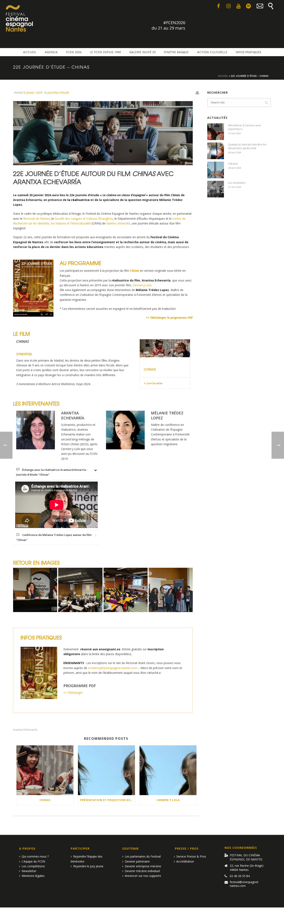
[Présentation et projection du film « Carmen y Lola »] (106, 770)
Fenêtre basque (176, 52)
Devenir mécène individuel (142, 871)
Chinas (150, 369)
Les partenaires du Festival (143, 856)
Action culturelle (212, 52)
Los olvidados (237, 183)
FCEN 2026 (74, 52)
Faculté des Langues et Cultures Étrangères (83, 219)
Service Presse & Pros (191, 856)
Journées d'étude (58, 92)
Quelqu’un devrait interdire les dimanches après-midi (247, 146)
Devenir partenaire (137, 861)
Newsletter (29, 871)
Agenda (51, 52)
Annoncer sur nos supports (143, 876)
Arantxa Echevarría (25, 729)
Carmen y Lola (168, 800)
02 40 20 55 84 (240, 876)
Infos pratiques (248, 52)
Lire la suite (154, 383)
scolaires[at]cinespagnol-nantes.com (112, 668)
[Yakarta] (215, 170)
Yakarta (233, 163)
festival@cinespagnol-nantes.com (244, 884)
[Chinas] (165, 348)
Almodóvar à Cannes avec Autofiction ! (244, 127)
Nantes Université (118, 223)
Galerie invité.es (142, 52)
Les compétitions (33, 866)
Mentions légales (33, 876)
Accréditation (185, 861)
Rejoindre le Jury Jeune (88, 866)
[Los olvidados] (215, 189)
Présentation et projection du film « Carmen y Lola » (107, 800)
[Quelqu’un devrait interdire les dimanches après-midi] (215, 151)
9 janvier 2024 (32, 92)
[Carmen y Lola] (168, 770)
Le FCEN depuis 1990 (105, 52)
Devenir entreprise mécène (143, 866)
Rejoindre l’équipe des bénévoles (86, 858)
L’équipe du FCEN (33, 861)
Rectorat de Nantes (36, 219)
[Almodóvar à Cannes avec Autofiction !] (215, 131)
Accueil (29, 52)
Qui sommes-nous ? (35, 856)
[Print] (197, 92)
